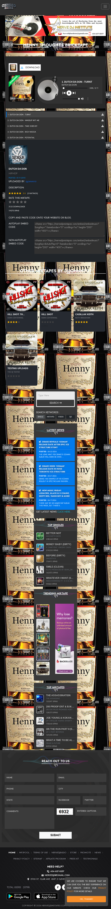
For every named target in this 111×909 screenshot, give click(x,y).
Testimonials (90, 858)
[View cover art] (13, 67)
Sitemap (38, 858)
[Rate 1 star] (10, 202)
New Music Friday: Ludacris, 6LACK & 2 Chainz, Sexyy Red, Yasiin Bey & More (54, 493)
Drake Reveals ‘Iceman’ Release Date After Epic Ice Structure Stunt (54, 444)
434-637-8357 (57, 871)
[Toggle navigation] (105, 6)
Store (73, 852)
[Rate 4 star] (21, 202)
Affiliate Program (56, 858)
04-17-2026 (52, 500)
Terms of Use (40, 852)
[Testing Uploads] (21, 350)
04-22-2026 (52, 451)
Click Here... (64, 511)
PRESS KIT (74, 858)
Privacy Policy (21, 858)
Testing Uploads (18, 368)
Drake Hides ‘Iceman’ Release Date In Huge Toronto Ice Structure (52, 469)
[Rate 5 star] (25, 202)
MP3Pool (24, 852)
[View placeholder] (18, 154)
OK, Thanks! (86, 899)
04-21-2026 (52, 476)
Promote (86, 852)
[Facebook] (58, 887)
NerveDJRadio (59, 852)
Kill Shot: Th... (16, 314)
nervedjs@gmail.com (57, 875)
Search (54, 403)
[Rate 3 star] (17, 202)
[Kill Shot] (55, 295)
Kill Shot (47, 314)
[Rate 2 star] (13, 202)
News (98, 852)
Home (12, 852)
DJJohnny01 (31, 181)
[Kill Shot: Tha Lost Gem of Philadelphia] (21, 295)
